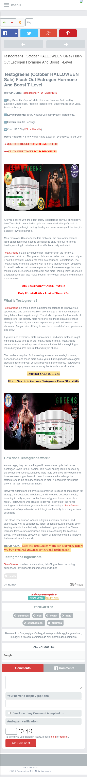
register (64, 736)
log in (54, 736)
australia (57, 623)
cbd (39, 615)
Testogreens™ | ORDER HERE (39, 93)
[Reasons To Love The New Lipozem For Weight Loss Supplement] (66, 44)
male (68, 615)
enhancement (35, 623)
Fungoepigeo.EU (25, 771)
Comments (23, 668)
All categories (43, 647)
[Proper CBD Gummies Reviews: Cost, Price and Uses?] (23, 44)
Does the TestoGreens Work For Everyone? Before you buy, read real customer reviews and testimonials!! (43, 547)
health (12, 576)
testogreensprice (44, 594)
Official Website (32, 129)
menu (16, 5)
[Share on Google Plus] (48, 33)
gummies (23, 615)
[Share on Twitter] (29, 33)
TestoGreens (11, 252)
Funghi (8, 655)
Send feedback (30, 767)
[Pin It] (68, 33)
